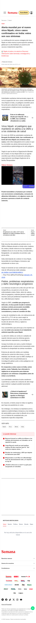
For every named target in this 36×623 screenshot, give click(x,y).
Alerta (16, 426)
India (22, 426)
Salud (10, 20)
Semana (3, 20)
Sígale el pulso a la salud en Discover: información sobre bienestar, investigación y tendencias (15, 54)
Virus (10, 426)
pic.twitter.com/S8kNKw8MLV (12, 272)
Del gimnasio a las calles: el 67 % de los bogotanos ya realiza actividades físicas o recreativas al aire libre (14, 233)
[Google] (2, 599)
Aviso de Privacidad (8, 604)
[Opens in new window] (6, 599)
